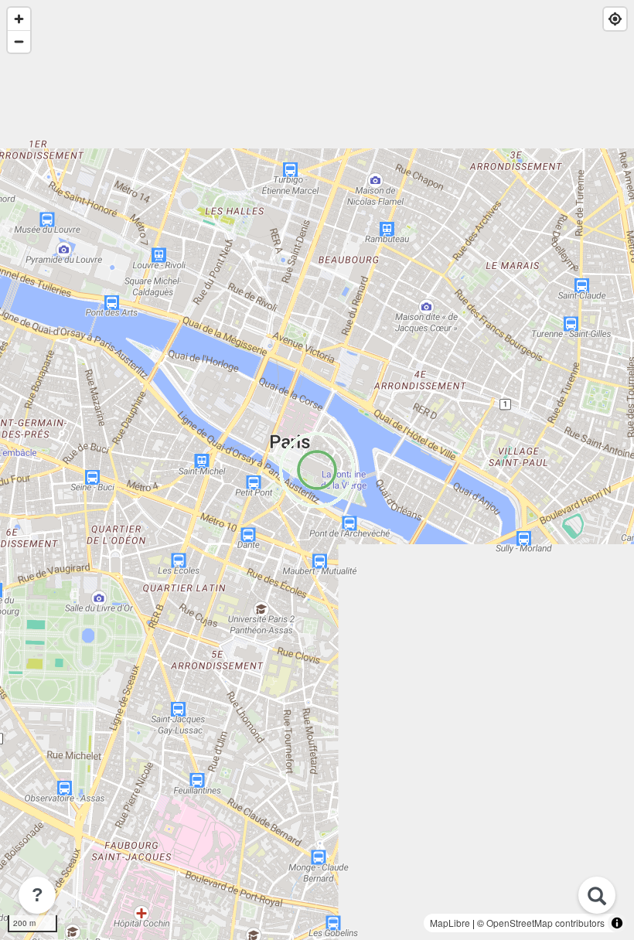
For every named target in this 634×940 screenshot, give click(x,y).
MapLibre (450, 922)
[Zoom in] (19, 19)
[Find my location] (615, 19)
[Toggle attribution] (617, 923)
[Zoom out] (19, 41)
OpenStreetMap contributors (545, 922)
